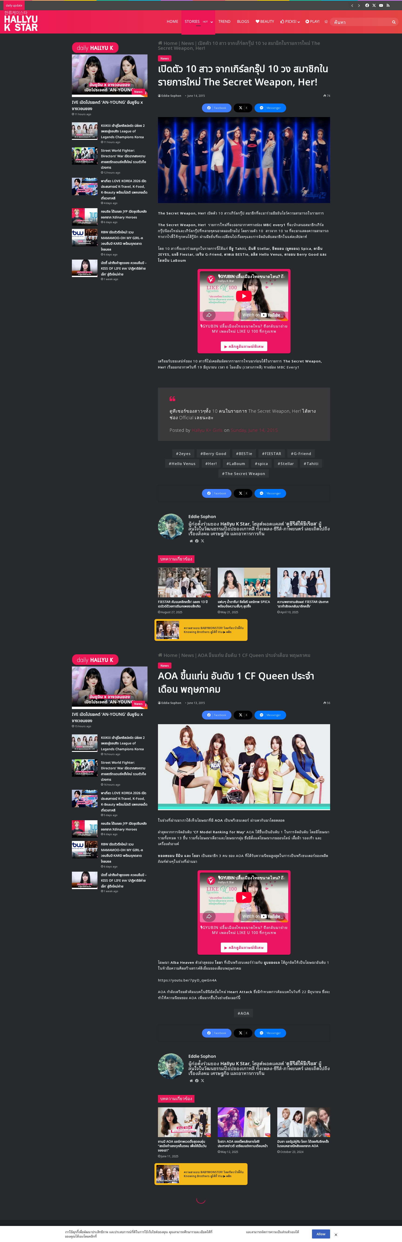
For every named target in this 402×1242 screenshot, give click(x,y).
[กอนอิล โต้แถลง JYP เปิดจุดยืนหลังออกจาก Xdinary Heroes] (84, 217)
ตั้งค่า (101, 1236)
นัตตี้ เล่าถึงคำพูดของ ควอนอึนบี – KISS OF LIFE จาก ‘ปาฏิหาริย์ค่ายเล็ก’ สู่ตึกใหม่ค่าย (124, 269)
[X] (202, 541)
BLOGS (243, 21)
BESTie (245, 453)
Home (170, 43)
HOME (172, 21)
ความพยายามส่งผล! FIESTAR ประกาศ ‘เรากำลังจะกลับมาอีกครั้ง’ (302, 604)
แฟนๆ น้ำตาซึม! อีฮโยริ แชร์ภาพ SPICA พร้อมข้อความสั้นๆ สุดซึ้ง (244, 604)
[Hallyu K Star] (20, 21)
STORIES (196, 21)
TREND (224, 21)
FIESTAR (273, 453)
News (187, 43)
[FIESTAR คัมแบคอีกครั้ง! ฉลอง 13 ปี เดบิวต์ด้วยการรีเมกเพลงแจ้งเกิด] (184, 582)
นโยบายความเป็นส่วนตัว (229, 1231)
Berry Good (214, 453)
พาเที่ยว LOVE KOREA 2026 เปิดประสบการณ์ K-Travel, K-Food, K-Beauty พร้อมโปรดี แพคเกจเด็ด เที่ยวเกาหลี (138, 5)
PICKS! (290, 21)
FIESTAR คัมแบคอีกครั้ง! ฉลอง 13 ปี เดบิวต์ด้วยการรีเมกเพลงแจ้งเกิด (183, 604)
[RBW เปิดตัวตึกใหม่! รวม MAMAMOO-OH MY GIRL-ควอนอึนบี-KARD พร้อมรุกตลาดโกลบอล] (84, 237)
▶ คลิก (227, 631)
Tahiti (312, 463)
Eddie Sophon (171, 95)
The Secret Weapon (245, 473)
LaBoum (237, 463)
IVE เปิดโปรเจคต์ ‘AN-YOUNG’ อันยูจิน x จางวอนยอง (107, 105)
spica (263, 463)
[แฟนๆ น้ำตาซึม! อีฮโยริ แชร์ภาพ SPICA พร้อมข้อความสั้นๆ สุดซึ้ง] (244, 582)
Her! (212, 463)
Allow (321, 1233)
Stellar (287, 463)
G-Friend (302, 453)
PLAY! (314, 21)
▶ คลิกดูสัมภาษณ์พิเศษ (244, 346)
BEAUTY (266, 21)
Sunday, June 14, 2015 (254, 430)
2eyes (185, 453)
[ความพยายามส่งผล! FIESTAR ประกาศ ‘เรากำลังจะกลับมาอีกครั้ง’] (303, 582)
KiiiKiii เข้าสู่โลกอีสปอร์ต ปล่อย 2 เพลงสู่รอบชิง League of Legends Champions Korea (123, 131)
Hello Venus (184, 463)
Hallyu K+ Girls (207, 430)
